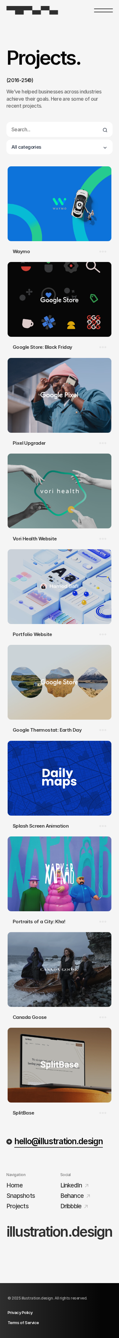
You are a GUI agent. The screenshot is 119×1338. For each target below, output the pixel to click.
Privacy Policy (20, 1312)
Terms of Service (23, 1322)
